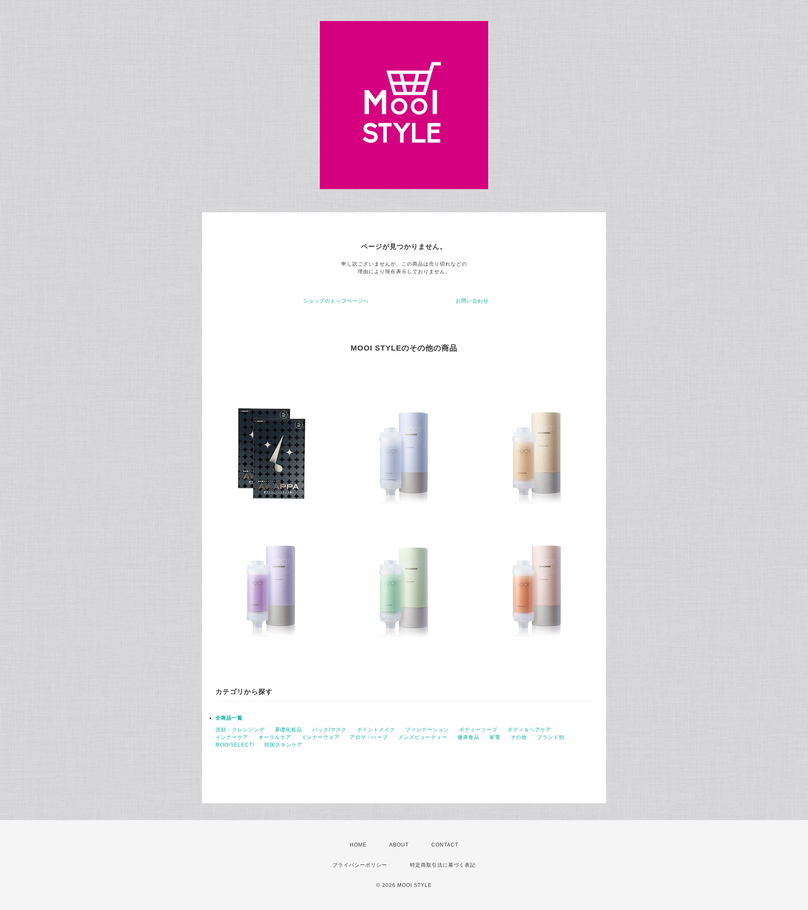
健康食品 (468, 737)
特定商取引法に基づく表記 (443, 865)
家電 (494, 737)
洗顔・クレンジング (240, 730)
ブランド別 (550, 737)
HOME (358, 845)
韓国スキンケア (283, 745)
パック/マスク (329, 730)
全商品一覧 (229, 718)
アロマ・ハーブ (369, 737)
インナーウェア (320, 737)
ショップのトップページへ (336, 301)
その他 (518, 737)
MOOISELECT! (234, 745)
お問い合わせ (472, 301)
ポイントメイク (376, 730)
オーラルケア (274, 737)
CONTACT (444, 845)
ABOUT (399, 845)
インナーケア (231, 737)
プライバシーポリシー (359, 865)
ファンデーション (427, 730)
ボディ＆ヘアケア (529, 730)
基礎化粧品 (288, 730)
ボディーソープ (478, 730)
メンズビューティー (422, 737)
